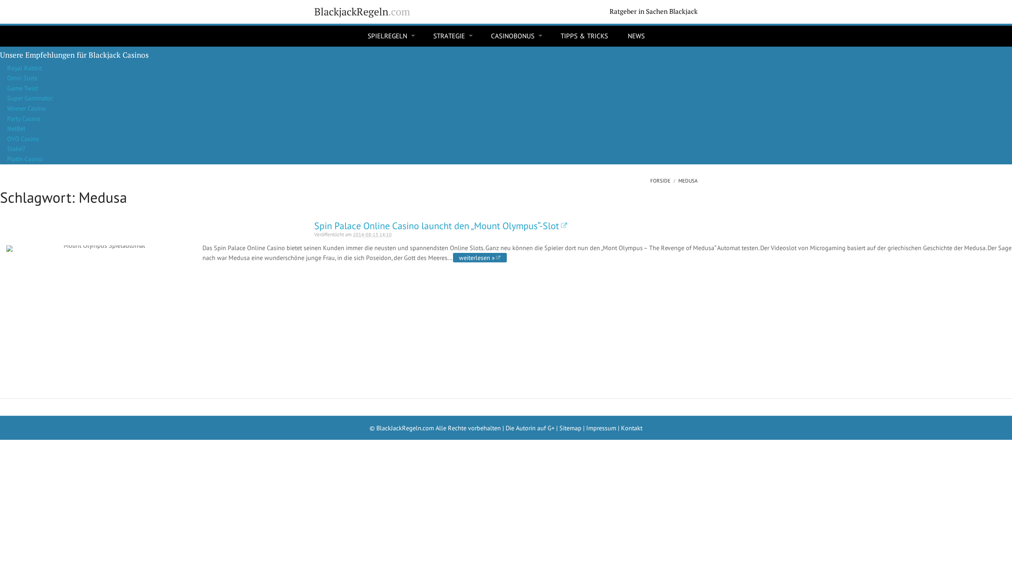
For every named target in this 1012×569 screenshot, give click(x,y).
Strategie (449, 36)
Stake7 (16, 149)
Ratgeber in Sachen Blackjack (654, 11)
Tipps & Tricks (584, 36)
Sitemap (570, 428)
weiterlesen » (477, 258)
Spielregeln (387, 36)
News (636, 36)
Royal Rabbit (24, 68)
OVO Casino (23, 139)
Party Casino (23, 118)
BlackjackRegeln (362, 12)
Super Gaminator (30, 98)
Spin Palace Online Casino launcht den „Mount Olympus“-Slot (436, 226)
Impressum (601, 428)
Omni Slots (22, 78)
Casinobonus (512, 36)
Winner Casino (26, 108)
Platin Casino (25, 159)
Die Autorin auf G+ (530, 428)
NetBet (16, 128)
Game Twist (22, 88)
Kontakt (631, 428)
